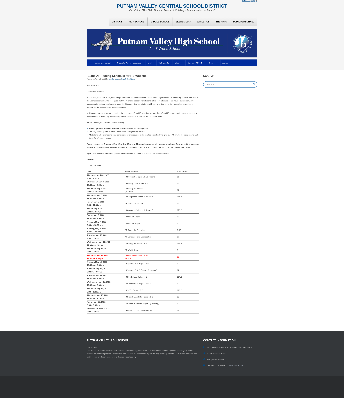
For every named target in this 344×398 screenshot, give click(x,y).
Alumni (225, 63)
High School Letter (128, 79)
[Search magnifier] (254, 84)
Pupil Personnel (243, 21)
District (117, 21)
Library (178, 63)
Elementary (183, 21)
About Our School (102, 63)
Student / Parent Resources (129, 63)
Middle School (160, 21)
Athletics (203, 21)
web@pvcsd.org (236, 365)
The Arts (221, 21)
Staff (150, 63)
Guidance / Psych (194, 63)
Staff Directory (164, 63)
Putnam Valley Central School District (172, 6)
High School (136, 21)
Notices (212, 63)
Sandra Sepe (114, 79)
